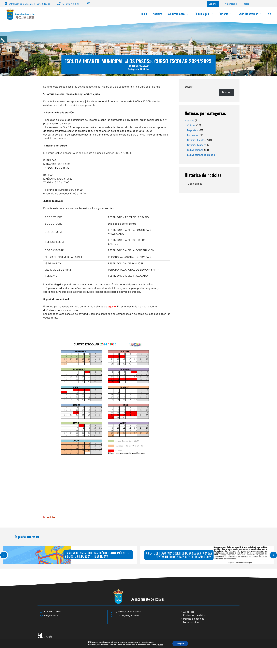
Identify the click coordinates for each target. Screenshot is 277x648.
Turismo (223, 14)
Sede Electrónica (248, 14)
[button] (269, 13)
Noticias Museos (196, 145)
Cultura (191, 125)
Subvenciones (195, 149)
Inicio (144, 14)
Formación (193, 135)
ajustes (160, 645)
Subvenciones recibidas (201, 154)
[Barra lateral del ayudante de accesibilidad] (3, 39)
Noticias (157, 14)
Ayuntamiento (176, 14)
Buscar (189, 86)
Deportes (192, 130)
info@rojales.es (52, 615)
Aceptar (180, 643)
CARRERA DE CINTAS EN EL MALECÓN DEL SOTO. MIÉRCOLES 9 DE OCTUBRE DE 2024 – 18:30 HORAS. (97, 554)
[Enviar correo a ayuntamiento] (87, 3)
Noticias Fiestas (196, 140)
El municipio (202, 14)
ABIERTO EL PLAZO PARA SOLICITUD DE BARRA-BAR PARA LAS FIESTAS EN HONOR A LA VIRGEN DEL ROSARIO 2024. (179, 555)
